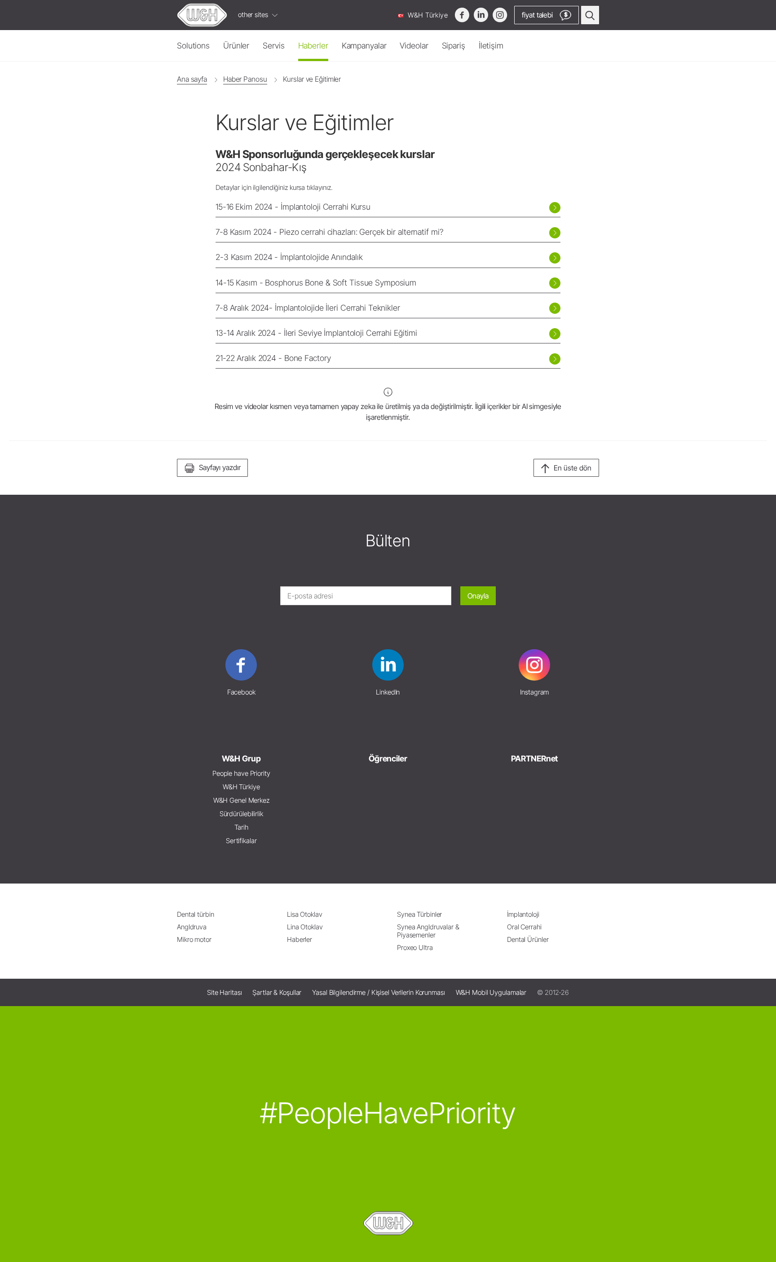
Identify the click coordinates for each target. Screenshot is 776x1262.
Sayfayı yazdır (219, 467)
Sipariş (453, 45)
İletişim (491, 45)
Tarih (241, 827)
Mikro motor (194, 939)
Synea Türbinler (419, 914)
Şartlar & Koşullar (276, 992)
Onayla (478, 595)
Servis (273, 45)
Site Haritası (224, 992)
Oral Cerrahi (524, 927)
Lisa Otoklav (304, 914)
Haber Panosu (245, 79)
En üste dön (572, 467)
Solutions (193, 45)
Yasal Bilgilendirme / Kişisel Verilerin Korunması (378, 992)
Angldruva (192, 927)
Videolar (414, 45)
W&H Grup (241, 758)
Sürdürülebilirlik (241, 813)
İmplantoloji (523, 914)
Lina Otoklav (305, 927)
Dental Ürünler (527, 939)
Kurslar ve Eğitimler (312, 79)
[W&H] (202, 15)
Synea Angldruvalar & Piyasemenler (428, 931)
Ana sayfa (192, 79)
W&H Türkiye (427, 15)
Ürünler (236, 45)
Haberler (313, 45)
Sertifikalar (241, 840)
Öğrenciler (388, 758)
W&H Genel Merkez (241, 800)
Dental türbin (195, 914)
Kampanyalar (364, 45)
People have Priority (241, 773)
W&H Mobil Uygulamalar (491, 992)
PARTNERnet (534, 758)
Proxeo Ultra (415, 947)
